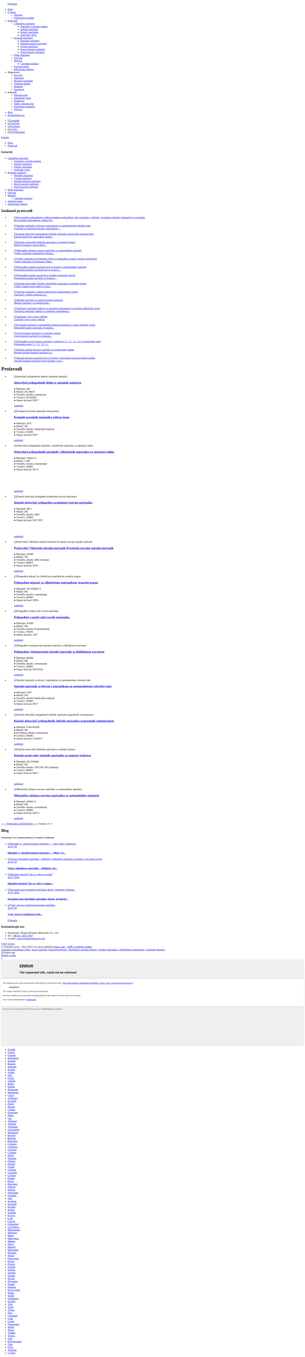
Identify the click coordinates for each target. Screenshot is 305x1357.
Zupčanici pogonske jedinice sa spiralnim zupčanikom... (42, 311)
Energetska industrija (24, 106)
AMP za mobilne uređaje (79, 946)
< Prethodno (10, 823)
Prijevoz (18, 109)
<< (2, 823)
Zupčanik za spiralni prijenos (82, 949)
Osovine (18, 58)
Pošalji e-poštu (8, 955)
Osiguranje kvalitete (24, 18)
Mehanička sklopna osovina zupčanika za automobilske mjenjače (56, 795)
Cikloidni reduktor (29, 63)
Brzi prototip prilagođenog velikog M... (33, 220)
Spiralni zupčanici (29, 29)
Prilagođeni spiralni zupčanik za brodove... (35, 278)
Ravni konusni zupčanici (32, 49)
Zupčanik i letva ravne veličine (29, 319)
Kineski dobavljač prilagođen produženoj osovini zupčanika (53, 502)
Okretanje (19, 78)
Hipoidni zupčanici (29, 40)
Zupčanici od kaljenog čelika (15, 949)
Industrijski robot (22, 98)
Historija (18, 15)
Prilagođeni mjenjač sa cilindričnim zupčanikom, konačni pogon (56, 582)
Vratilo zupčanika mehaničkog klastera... (34, 253)
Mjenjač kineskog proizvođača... (30, 245)
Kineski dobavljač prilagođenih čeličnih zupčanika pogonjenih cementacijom (64, 721)
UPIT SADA (8, 944)
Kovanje (18, 75)
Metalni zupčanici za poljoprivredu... (32, 303)
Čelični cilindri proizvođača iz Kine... (32, 286)
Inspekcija (19, 89)
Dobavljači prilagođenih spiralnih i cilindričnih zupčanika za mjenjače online (64, 451)
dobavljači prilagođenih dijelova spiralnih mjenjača (47, 382)
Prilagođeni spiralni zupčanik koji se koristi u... (37, 270)
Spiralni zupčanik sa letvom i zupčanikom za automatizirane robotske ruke (63, 686)
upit (16, 405)
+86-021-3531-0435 (22, 935)
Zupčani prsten (21, 66)
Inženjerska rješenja (24, 69)
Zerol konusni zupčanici (32, 52)
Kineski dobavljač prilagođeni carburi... (34, 236)
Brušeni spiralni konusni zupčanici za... (33, 352)
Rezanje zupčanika (23, 81)
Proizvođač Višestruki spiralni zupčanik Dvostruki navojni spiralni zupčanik (64, 548)
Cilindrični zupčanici (24, 23)
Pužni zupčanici (22, 55)
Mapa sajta (59, 946)
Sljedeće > (30, 823)
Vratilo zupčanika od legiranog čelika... (33, 261)
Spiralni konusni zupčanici (33, 43)
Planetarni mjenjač (57, 949)
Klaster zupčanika (29, 32)
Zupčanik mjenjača (155, 949)
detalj (20, 405)
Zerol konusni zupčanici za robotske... (33, 336)
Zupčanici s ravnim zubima (33, 26)
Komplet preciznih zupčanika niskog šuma (41, 417)
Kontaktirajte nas (16, 115)
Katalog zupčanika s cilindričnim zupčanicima (121, 949)
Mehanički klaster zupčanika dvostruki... (34, 327)
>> (36, 823)
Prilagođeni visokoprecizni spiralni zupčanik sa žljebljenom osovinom (59, 651)
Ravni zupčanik (39, 949)
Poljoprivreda (20, 95)
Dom (10, 9)
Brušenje (18, 86)
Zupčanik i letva (28, 35)
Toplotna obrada (22, 83)
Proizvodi (12, 20)
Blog (10, 112)
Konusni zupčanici (23, 38)
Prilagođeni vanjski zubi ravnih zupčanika (42, 617)
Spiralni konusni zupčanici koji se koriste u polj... (38, 361)
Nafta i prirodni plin (24, 103)
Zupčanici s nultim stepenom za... (30, 294)
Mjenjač (18, 60)
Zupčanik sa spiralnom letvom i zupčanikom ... (37, 228)
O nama (12, 12)
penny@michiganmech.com (31, 938)
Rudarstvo (19, 101)
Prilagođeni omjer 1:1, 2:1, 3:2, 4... (31, 344)
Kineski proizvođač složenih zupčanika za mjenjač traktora (52, 755)
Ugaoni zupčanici (29, 46)
